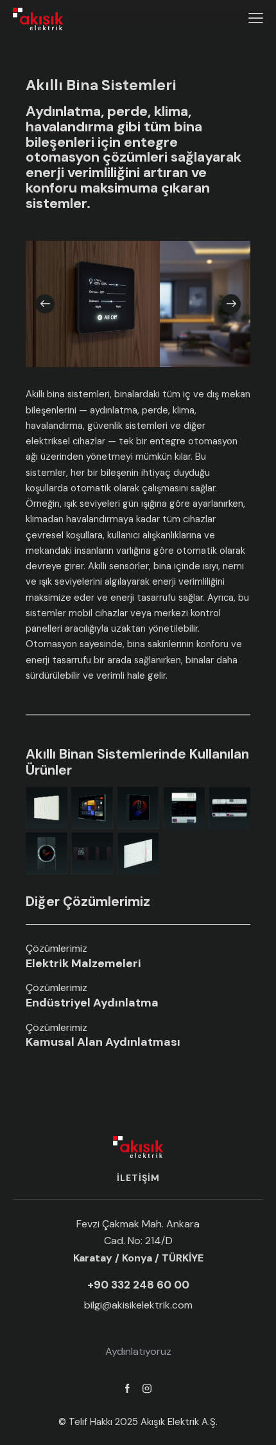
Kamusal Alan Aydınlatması (103, 1042)
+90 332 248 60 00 (138, 1285)
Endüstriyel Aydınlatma (92, 1003)
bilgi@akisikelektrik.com (138, 1305)
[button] (45, 304)
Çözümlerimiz (56, 948)
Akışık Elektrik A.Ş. (179, 1421)
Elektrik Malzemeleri (83, 964)
